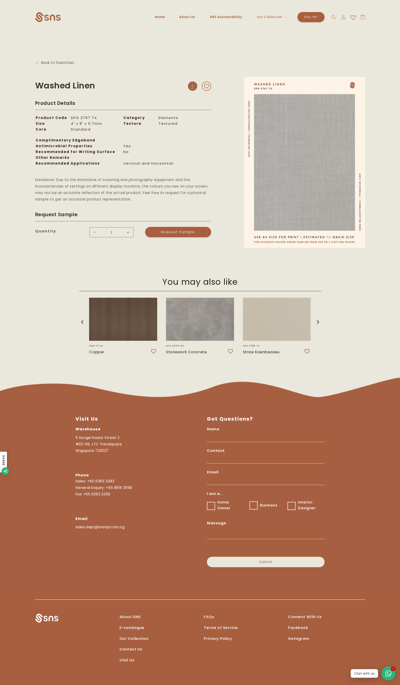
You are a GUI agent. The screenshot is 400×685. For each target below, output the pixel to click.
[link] (192, 89)
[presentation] (82, 322)
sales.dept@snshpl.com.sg (100, 527)
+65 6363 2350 (96, 494)
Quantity (45, 231)
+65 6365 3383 (100, 481)
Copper (96, 351)
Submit (265, 562)
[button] (271, 17)
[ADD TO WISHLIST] (206, 86)
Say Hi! (311, 17)
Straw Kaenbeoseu (261, 351)
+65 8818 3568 (119, 487)
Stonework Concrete (186, 351)
